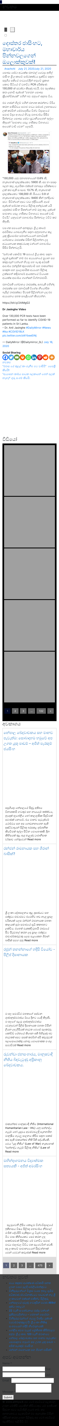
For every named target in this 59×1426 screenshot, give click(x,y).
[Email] (17, 357)
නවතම (6, 362)
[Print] (22, 357)
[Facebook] (5, 357)
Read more (34, 839)
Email (6, 1380)
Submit (8, 1397)
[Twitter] (11, 357)
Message (9, 1391)
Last (47, 1374)
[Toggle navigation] (6, 29)
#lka (5, 331)
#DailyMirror (33, 327)
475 (40, 1265)
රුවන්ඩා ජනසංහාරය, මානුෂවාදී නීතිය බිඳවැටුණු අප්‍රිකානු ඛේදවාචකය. (28, 1059)
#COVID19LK (16, 331)
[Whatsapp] (28, 357)
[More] (51, 357)
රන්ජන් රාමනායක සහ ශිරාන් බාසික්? (30, 1349)
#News (46, 327)
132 (41, 711)
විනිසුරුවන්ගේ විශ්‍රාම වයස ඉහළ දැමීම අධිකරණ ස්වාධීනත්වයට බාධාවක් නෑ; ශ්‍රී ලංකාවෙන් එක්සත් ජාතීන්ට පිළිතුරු (32, 1294)
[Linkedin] (34, 357)
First (47, 1369)
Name (7, 1363)
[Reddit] (45, 357)
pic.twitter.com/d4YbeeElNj (19, 335)
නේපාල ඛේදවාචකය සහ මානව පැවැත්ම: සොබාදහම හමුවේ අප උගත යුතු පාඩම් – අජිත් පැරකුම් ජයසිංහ (32, 1341)
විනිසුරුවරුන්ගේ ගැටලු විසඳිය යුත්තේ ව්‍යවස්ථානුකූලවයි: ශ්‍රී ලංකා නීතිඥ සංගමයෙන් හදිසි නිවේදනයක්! (30, 1322)
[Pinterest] (40, 357)
